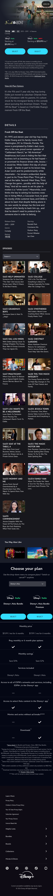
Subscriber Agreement (12, 814)
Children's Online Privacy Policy (15, 805)
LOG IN (46, 4)
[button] (26, 829)
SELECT (15, 51)
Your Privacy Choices (12, 819)
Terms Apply (11, 745)
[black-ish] (15, 553)
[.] (7, 868)
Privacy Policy (10, 800)
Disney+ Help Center (27, 772)
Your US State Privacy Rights (14, 810)
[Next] (48, 552)
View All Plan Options (14, 86)
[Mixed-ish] (37, 553)
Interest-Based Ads (11, 823)
